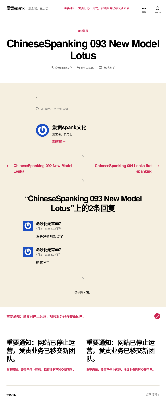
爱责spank (15, 8)
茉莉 (65, 109)
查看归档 (58, 141)
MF (42, 109)
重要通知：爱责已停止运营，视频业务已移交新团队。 (98, 8)
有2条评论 (109, 68)
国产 (47, 109)
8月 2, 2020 (87, 68)
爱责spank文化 (63, 68)
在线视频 (83, 30)
